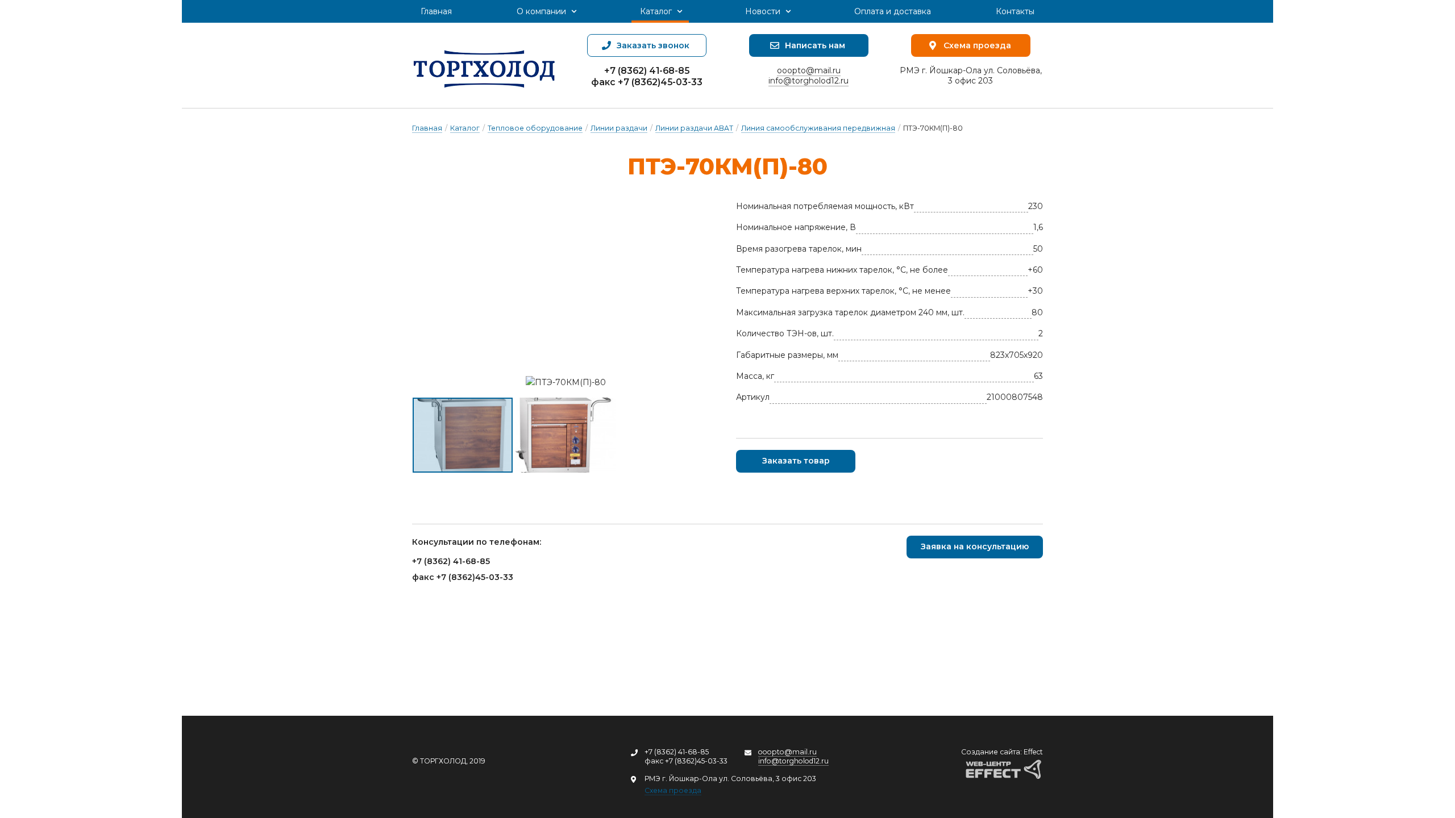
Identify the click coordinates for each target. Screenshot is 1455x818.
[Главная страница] (484, 65)
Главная (436, 11)
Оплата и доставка (892, 11)
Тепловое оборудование (535, 128)
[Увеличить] (565, 382)
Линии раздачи (619, 128)
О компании (541, 11)
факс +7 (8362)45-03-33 (646, 82)
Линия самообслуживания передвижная (818, 128)
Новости (762, 11)
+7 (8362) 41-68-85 (646, 70)
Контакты (1015, 11)
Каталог (656, 11)
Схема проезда (673, 790)
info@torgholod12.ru (808, 81)
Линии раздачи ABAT (694, 128)
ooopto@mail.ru (809, 70)
